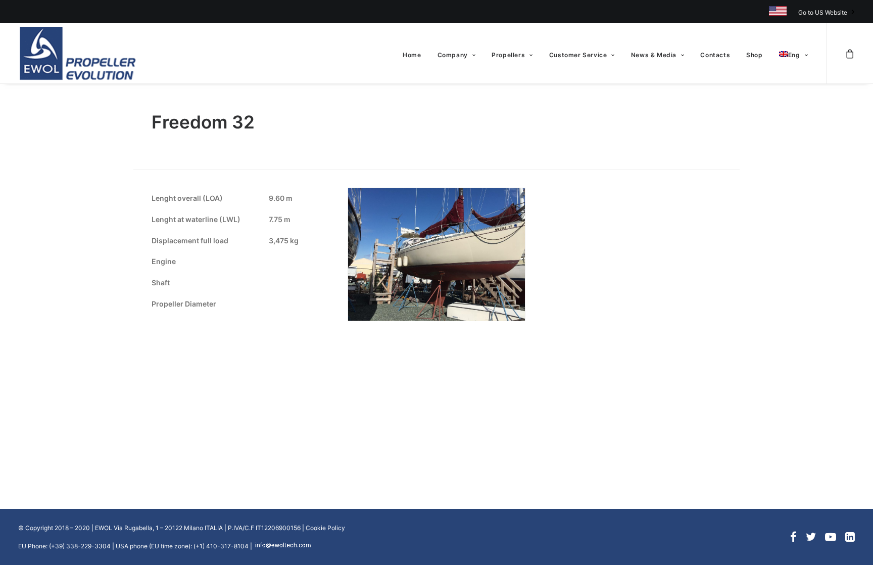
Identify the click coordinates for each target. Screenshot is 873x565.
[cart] (850, 53)
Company (453, 55)
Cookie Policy (325, 528)
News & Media (653, 55)
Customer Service (578, 55)
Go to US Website (822, 12)
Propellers (508, 55)
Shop (754, 55)
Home (412, 55)
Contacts (715, 55)
